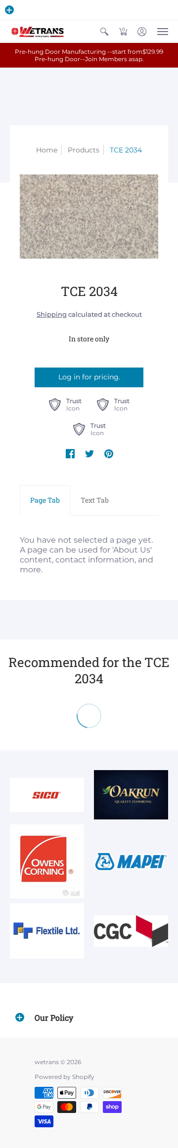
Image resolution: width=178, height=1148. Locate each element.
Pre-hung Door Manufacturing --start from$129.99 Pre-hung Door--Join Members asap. (89, 55)
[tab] (45, 500)
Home (46, 150)
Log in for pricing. (89, 376)
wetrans (47, 1062)
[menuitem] (104, 31)
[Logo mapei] (131, 861)
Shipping (52, 314)
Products (83, 150)
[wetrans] (37, 31)
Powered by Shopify (64, 1076)
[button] (9, 9)
